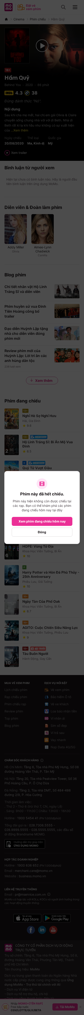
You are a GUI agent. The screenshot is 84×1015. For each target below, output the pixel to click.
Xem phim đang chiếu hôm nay (42, 521)
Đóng (42, 532)
